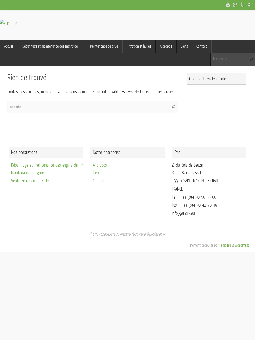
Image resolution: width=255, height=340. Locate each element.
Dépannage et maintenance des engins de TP (47, 165)
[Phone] (242, 4)
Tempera (225, 245)
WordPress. (242, 245)
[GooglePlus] (235, 4)
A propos (100, 165)
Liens (97, 172)
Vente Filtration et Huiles (30, 180)
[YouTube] (228, 4)
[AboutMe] (249, 4)
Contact (99, 180)
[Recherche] (251, 59)
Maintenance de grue (27, 172)
